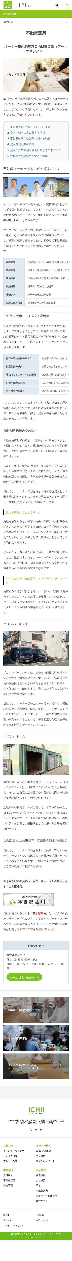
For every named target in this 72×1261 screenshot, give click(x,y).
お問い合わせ (42, 1220)
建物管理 (8, 1185)
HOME (6, 1215)
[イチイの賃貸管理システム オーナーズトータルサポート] (36, 1077)
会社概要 (40, 1180)
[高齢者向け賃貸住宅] (36, 1021)
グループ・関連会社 (46, 1195)
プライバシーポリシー (13, 1225)
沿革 (38, 1185)
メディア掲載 (10, 1155)
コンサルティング (45, 1160)
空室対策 (40, 1155)
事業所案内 (42, 1190)
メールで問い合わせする (24, 977)
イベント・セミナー (13, 1150)
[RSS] (41, 1129)
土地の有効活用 (44, 1150)
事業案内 (8, 22)
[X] (31, 1129)
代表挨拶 (40, 1175)
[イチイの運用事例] (36, 1049)
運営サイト (42, 1200)
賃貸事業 (8, 1175)
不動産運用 (9, 1180)
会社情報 (40, 1215)
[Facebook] (36, 1129)
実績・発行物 (10, 1160)
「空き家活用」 (39, 913)
